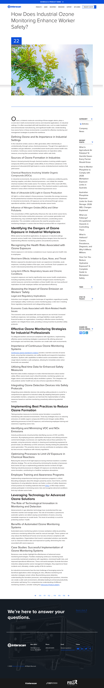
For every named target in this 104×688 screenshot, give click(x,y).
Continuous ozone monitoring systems (24, 352)
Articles (85, 123)
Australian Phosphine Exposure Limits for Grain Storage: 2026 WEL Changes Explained (85, 201)
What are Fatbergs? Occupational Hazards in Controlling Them (85, 222)
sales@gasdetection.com (68, 650)
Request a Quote (88, 7)
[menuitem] (77, 6)
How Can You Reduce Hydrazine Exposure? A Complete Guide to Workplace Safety (85, 267)
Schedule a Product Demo (50, 2)
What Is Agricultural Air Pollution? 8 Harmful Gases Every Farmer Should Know (85, 155)
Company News (83, 130)
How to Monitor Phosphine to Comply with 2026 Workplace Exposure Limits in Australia (86, 177)
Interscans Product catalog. (50, 584)
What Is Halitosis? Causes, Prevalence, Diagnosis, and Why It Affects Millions (85, 243)
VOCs (47, 485)
